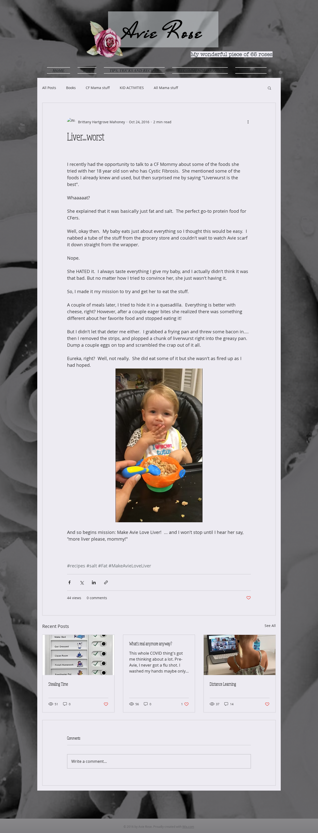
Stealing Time (58, 684)
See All (270, 625)
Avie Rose (163, 32)
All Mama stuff (166, 87)
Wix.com (188, 827)
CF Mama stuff (98, 87)
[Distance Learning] (240, 655)
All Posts (49, 87)
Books (71, 87)
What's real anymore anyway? (150, 643)
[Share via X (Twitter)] (81, 582)
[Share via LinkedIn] (93, 582)
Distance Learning (223, 684)
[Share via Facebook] (69, 582)
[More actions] (248, 122)
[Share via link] (106, 582)
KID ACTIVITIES (132, 87)
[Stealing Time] (78, 655)
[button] (134, 70)
